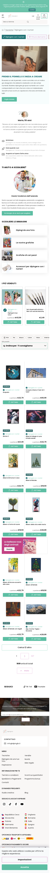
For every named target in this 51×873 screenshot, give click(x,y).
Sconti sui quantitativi (34, 775)
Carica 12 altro (25, 647)
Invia (25, 720)
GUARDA (32, 10)
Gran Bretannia (11, 828)
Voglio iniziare (9, 99)
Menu (3, 17)
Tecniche (6, 755)
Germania (9, 824)
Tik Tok (29, 686)
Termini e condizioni (10, 775)
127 (32, 656)
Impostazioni (24, 859)
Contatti (5, 782)
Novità (27, 759)
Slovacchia (9, 818)
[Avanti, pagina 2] (25, 656)
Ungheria (31, 815)
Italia (30, 821)
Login (33, 16)
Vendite (28, 755)
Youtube (41, 686)
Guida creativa (8, 793)
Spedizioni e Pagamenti (11, 779)
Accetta (25, 867)
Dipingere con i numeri (15, 37)
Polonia (8, 821)
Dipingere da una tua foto (10, 760)
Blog (26, 793)
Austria (31, 828)
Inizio (26, 670)
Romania (31, 818)
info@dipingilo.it (13, 743)
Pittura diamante (38, 37)
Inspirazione (7, 765)
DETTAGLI (13, 322)
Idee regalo (29, 763)
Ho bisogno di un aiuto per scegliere (17, 213)
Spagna (31, 824)
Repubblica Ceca (12, 815)
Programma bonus (32, 779)
